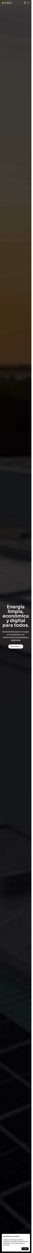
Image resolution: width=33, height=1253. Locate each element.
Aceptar (25, 1248)
